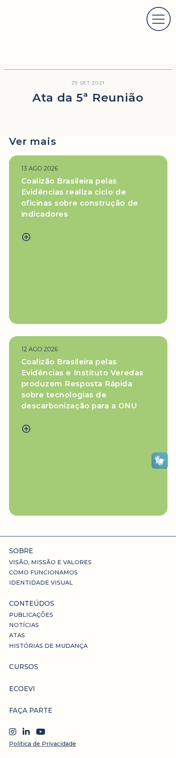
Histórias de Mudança (48, 645)
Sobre (21, 551)
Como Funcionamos (43, 572)
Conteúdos (31, 603)
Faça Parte (30, 710)
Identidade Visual (41, 582)
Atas (17, 635)
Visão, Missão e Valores (50, 562)
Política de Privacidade (42, 743)
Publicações (31, 614)
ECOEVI (22, 689)
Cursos (23, 667)
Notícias (24, 625)
